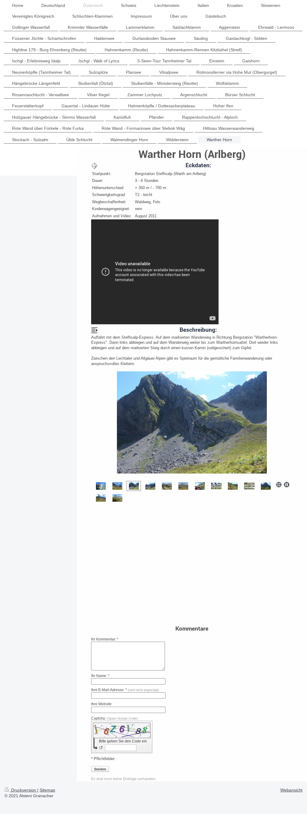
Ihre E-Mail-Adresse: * (125, 690)
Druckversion (23, 790)
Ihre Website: (101, 704)
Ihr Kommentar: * (104, 639)
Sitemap (47, 790)
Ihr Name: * (100, 676)
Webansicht (291, 790)
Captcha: (114, 718)
